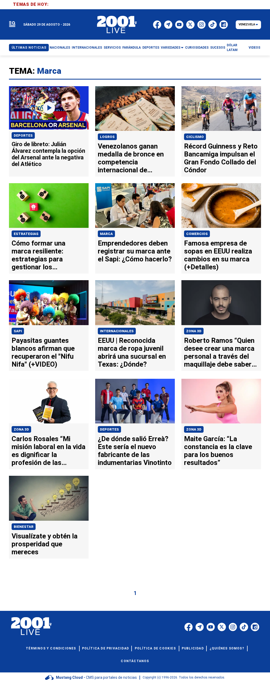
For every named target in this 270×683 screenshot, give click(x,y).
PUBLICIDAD (193, 648)
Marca (106, 234)
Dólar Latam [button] (232, 47)
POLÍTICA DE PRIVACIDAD (105, 648)
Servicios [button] (112, 47)
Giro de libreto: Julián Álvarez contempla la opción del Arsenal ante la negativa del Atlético (48, 154)
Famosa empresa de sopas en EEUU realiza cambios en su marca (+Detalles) (218, 255)
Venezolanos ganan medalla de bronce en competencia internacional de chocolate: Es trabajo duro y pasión (131, 166)
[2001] (117, 25)
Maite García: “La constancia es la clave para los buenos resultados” (218, 451)
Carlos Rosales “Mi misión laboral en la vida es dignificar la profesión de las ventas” (48, 454)
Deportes (23, 135)
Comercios (197, 234)
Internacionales (117, 331)
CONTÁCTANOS (135, 661)
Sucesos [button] (217, 47)
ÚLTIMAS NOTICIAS (29, 47)
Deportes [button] (150, 47)
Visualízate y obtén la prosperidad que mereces (45, 544)
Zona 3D (193, 331)
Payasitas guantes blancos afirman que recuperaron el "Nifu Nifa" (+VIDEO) (43, 352)
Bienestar (23, 527)
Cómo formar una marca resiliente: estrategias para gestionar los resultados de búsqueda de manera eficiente (44, 267)
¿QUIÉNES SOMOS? (227, 648)
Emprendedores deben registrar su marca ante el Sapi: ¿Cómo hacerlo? (135, 251)
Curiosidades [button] (197, 47)
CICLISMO (195, 137)
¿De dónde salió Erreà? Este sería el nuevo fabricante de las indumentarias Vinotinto (135, 451)
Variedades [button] (170, 47)
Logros (107, 137)
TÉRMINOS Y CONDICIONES (51, 648)
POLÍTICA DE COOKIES (155, 648)
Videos (254, 47)
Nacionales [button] (60, 47)
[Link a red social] (188, 627)
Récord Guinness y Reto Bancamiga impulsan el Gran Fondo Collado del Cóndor (221, 158)
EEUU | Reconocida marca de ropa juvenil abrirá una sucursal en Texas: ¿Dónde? (132, 352)
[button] (12, 24)
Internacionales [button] (87, 47)
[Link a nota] (49, 108)
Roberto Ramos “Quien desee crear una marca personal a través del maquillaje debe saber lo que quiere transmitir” (221, 356)
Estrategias (26, 234)
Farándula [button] (131, 47)
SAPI (18, 331)
